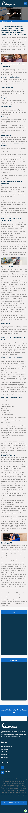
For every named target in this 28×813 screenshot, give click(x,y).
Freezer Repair (6, 751)
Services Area (5, 754)
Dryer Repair (5, 749)
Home (2, 21)
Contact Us (5, 757)
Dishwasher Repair (7, 746)
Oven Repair (9, 21)
